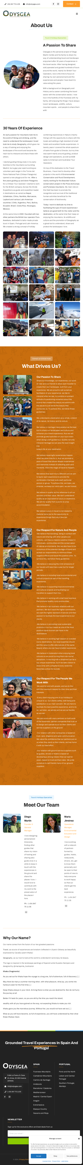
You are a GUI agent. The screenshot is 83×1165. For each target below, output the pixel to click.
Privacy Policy (56, 1161)
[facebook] (53, 4)
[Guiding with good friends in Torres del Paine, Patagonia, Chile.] (67, 233)
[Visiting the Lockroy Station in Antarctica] (15, 303)
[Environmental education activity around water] (15, 286)
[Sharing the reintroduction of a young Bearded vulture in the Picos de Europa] (67, 268)
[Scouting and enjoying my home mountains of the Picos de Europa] (67, 303)
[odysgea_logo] (17, 11)
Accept (38, 1156)
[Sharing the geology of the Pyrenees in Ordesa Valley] (15, 321)
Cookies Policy (47, 1161)
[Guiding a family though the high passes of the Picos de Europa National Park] (41, 251)
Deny (55, 1156)
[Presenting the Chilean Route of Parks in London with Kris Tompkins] (67, 286)
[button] (79, 1139)
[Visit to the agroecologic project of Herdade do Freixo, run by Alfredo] (41, 321)
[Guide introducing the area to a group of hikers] (41, 268)
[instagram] (58, 4)
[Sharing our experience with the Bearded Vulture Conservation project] (67, 321)
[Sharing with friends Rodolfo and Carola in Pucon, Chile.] (15, 233)
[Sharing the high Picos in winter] (67, 251)
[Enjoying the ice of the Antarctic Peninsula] (41, 303)
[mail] (26, 912)
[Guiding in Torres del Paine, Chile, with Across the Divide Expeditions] (41, 233)
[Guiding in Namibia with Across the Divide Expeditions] (15, 251)
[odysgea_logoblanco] (15, 1064)
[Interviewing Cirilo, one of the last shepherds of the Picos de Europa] (41, 286)
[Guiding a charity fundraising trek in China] (15, 268)
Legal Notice (64, 1161)
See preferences (72, 1156)
